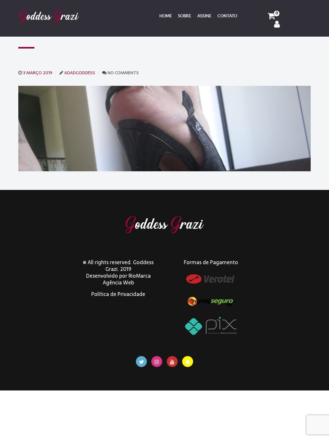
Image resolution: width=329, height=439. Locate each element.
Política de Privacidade (118, 294)
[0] (271, 16)
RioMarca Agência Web (127, 279)
